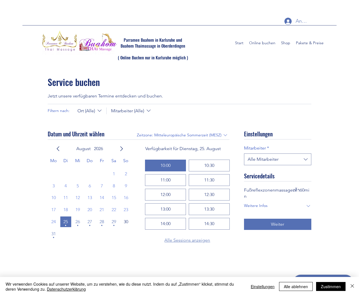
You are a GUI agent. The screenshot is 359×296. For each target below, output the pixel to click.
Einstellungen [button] (263, 286)
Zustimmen (331, 286)
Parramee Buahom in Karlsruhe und (153, 40)
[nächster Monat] (121, 148)
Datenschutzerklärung (66, 289)
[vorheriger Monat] (58, 148)
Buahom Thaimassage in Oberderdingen (153, 46)
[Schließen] (352, 286)
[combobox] (277, 159)
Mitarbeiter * (256, 148)
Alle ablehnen (296, 286)
